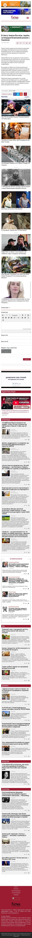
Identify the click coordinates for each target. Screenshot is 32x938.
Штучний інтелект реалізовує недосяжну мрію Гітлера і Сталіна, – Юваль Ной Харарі (19, 565)
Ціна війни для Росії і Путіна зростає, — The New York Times (15, 858)
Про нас (16, 886)
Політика (5, 789)
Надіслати (27, 359)
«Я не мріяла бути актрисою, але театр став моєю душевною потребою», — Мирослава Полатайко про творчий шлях (15, 766)
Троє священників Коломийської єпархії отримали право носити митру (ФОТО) (16, 743)
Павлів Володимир (14, 606)
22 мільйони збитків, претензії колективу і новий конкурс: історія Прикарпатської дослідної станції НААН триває (16, 511)
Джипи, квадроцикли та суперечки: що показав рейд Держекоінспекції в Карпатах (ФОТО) (15, 444)
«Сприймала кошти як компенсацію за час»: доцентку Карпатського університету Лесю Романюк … (15, 300)
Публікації (6, 420)
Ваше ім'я (4, 335)
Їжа (3, 626)
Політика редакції (16, 890)
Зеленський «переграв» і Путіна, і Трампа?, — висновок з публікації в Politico (14, 835)
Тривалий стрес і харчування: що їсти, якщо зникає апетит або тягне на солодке (15, 630)
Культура (5, 761)
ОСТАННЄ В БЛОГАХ (16, 559)
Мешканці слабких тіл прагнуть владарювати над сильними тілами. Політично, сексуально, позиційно (19, 580)
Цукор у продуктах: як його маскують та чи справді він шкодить (16, 649)
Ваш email (4, 341)
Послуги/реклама (16, 892)
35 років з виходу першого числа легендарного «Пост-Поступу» (18, 610)
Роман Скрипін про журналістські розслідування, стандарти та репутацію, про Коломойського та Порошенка (15, 412)
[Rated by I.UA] (16, 898)
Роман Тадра (12, 592)
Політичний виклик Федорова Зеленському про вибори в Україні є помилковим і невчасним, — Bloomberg (15, 793)
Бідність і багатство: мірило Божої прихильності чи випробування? (18, 595)
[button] (3, 315)
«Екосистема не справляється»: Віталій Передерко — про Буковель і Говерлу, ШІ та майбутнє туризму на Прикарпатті (16, 467)
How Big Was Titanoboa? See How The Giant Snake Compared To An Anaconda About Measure (15, 275)
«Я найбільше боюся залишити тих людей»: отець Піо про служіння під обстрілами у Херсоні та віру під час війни (14, 425)
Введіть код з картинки (9, 348)
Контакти (16, 888)
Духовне (5, 686)
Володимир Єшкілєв (14, 577)
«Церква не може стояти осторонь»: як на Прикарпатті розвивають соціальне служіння (15, 690)
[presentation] (3, 315)
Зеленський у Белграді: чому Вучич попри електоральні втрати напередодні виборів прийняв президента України (16, 815)
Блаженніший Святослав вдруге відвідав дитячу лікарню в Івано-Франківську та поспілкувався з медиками (16, 725)
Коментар (4, 312)
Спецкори (16, 894)
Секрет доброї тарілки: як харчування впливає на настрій (15, 667)
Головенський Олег (14, 562)
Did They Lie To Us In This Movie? (11, 209)
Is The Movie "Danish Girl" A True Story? (14, 230)
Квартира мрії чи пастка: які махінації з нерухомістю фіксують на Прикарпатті (15, 488)
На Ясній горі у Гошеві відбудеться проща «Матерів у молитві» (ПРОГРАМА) (16, 708)
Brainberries (16, 144)
